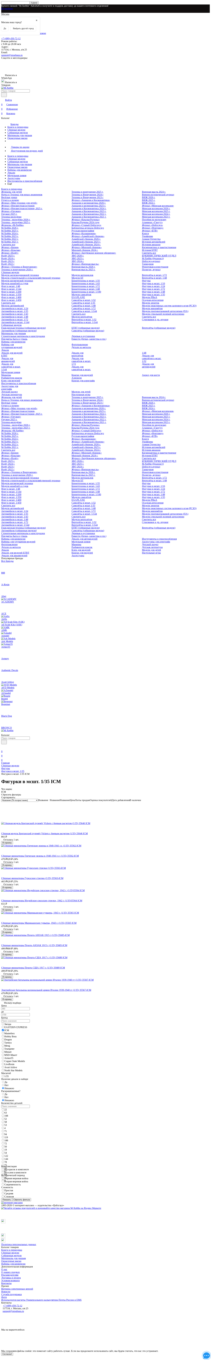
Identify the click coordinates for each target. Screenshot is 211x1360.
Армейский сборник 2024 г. (86, 244)
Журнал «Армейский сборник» (88, 236)
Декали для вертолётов (77, 354)
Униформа (147, 236)
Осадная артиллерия (152, 300)
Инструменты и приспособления (24, 181)
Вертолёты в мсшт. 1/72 (154, 275)
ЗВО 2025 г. (78, 258)
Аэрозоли (77, 378)
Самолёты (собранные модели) (88, 330)
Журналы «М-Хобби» (12, 225)
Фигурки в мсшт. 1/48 (153, 291)
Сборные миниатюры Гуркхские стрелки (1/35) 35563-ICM (32, 878)
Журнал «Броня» (10, 247)
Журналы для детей (11, 191)
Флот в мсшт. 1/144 (11, 289)
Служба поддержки (11, 1294)
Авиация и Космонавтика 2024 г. (89, 208)
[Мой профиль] (3, 747)
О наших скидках (10, 1272)
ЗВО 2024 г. (78, 261)
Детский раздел (9, 391)
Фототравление (80, 344)
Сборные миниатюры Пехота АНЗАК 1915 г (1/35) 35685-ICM (34, 945)
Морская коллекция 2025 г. (156, 211)
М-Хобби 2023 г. (10, 236)
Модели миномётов (152, 308)
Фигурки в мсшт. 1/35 (153, 294)
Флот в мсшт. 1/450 (11, 300)
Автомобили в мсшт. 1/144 (15, 322)
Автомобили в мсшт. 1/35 (14, 311)
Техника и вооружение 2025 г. (87, 191)
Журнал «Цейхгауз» (152, 225)
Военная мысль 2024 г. (154, 191)
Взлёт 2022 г (8, 264)
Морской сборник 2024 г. (85, 250)
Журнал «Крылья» (11, 250)
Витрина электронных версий (17, 1289)
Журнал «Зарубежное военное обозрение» (94, 253)
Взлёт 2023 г (8, 261)
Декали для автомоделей (148, 365)
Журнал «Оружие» (11, 211)
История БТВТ (150, 250)
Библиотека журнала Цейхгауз (88, 228)
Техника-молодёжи (11, 216)
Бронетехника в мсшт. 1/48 (86, 289)
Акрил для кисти (151, 375)
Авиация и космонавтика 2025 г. (89, 205)
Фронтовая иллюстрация (155, 266)
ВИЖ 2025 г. (148, 200)
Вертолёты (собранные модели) (158, 328)
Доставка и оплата (11, 1277)
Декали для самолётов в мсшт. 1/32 (151, 358)
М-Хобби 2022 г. (10, 239)
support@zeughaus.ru (12, 55)
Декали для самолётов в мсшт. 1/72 (81, 361)
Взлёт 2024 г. (8, 258)
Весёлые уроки (9, 197)
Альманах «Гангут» (152, 222)
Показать (6, 1200)
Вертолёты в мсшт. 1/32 (84, 319)
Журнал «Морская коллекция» (158, 205)
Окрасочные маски (17, 138)
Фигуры (146, 280)
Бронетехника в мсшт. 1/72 (86, 286)
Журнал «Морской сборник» (87, 247)
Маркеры (6, 375)
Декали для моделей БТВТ (15, 552)
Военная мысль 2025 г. (83, 269)
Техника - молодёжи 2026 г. (15, 219)
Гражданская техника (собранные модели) (23, 328)
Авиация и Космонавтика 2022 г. (89, 214)
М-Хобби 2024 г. (10, 233)
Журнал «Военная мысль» (85, 264)
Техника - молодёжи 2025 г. (15, 222)
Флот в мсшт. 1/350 (11, 294)
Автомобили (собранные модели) (19, 330)
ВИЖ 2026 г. (148, 197)
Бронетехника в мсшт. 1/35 (86, 280)
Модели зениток (150, 303)
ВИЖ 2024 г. (148, 203)
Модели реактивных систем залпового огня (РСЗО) (169, 305)
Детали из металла (81, 347)
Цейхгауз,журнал (151, 261)
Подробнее (7, 8)
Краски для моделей (82, 375)
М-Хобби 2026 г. (10, 228)
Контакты (6, 1283)
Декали (11, 172)
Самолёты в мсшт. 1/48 (84, 305)
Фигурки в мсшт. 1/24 (153, 286)
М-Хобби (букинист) (153, 258)
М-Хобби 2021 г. (10, 241)
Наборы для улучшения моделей (11, 346)
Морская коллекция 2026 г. (156, 208)
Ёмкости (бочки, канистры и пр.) (89, 339)
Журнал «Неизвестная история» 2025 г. (21, 208)
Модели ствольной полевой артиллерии (163, 314)
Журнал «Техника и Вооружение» (19, 266)
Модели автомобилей (12, 305)
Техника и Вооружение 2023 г (87, 197)
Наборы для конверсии (19, 170)
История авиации (151, 244)
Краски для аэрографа (83, 380)
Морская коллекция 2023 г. (156, 216)
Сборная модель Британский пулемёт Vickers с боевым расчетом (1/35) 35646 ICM (44, 833)
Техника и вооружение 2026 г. (17, 269)
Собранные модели (17, 132)
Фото (4, 1297)
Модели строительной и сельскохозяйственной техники (30, 278)
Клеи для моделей (10, 380)
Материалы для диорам (19, 135)
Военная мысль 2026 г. (83, 266)
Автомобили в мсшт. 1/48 (14, 316)
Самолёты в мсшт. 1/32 (84, 300)
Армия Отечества (151, 239)
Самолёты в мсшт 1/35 (83, 303)
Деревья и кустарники (83, 336)
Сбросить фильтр (21, 1200)
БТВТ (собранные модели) (86, 328)
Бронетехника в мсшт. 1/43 (86, 283)
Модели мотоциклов (82, 275)
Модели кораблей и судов (14, 283)
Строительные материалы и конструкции (23, 336)
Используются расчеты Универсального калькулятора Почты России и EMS (41, 1300)
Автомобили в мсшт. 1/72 (14, 319)
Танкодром (148, 264)
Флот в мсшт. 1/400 (11, 297)
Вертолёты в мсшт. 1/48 (154, 278)
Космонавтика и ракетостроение (159, 247)
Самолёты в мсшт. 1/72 (84, 308)
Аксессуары (13, 178)
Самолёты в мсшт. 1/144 (84, 311)
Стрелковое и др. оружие (155, 319)
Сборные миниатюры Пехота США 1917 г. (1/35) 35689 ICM (33, 967)
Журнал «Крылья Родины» (86, 219)
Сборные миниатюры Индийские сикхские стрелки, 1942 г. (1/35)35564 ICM (41, 900)
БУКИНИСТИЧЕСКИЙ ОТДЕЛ (159, 255)
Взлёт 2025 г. (8, 255)
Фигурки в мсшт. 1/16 (153, 283)
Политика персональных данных (18, 1244)
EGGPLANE (78, 297)
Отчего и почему (10, 200)
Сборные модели (16, 129)
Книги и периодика (17, 127)
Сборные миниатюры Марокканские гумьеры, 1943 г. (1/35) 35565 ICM (38, 923)
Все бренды (7, 561)
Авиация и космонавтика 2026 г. (89, 203)
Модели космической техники (17, 280)
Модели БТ (77, 278)
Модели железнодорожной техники (20, 275)
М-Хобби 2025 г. (10, 230)
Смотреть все (8, 244)
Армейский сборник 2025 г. (86, 241)
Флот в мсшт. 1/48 (10, 286)
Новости (5, 1291)
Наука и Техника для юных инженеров (21, 194)
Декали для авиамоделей (8, 359)
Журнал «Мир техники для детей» (19, 203)
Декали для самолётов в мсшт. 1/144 (11, 367)
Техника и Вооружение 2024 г (87, 194)
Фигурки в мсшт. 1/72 (153, 289)
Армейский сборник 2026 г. (86, 239)
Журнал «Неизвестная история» (18, 205)
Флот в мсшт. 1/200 (11, 291)
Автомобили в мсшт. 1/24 (14, 308)
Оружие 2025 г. (9, 214)
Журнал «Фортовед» (153, 228)
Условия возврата (10, 1280)
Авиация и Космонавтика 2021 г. (89, 216)
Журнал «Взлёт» (10, 253)
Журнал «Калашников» (84, 233)
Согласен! (7, 1354)
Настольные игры (81, 394)
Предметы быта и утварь (14, 339)
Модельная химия (16, 175)
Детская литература (11, 394)
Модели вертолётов (82, 316)
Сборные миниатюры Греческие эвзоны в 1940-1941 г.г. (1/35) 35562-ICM (40, 856)
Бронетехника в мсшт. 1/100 (86, 291)
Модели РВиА (149, 297)
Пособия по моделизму (154, 219)
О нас (4, 1269)
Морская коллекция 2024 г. (156, 214)
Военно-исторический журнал (158, 194)
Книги (145, 233)
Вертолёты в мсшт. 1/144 (85, 322)
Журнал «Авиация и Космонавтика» (91, 200)
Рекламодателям (9, 1275)
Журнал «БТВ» (150, 230)
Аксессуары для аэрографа (9, 387)
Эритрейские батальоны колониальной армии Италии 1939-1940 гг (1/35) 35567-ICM (46, 990)
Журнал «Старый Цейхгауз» (86, 225)
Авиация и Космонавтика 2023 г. (89, 211)
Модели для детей (81, 391)
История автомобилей (153, 241)
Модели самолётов (81, 294)
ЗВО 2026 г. (78, 255)
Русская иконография (83, 230)
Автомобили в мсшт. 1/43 (14, 314)
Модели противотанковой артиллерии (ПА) (165, 311)
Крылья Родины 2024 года (85, 222)
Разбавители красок (11, 378)
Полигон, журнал (151, 269)
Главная (5, 763)
